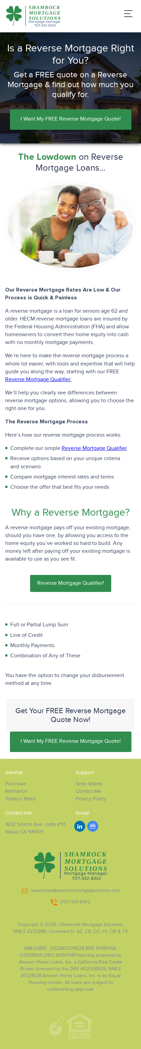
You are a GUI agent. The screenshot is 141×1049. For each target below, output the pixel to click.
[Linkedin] (79, 826)
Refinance (16, 791)
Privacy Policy (91, 799)
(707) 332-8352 (75, 902)
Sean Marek (89, 784)
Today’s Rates (20, 799)
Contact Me (88, 791)
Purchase (15, 784)
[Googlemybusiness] (92, 826)
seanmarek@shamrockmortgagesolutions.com (75, 890)
